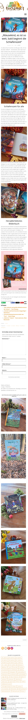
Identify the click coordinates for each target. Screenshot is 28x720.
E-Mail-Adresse (6, 364)
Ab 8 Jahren (4, 662)
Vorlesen (20, 686)
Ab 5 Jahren (4, 660)
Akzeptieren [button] (22, 713)
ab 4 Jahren (13, 325)
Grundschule (5, 672)
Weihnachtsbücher (6, 691)
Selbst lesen (5, 681)
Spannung (11, 681)
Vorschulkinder (5, 688)
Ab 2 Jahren (4, 657)
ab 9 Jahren (11, 662)
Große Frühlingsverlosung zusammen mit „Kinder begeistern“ (16, 699)
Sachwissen (11, 679)
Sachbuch (4, 679)
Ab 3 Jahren (8, 325)
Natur (7, 676)
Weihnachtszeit (15, 691)
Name (4, 357)
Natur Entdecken (14, 676)
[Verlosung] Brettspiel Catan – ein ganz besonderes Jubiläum (17, 703)
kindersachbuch (21, 672)
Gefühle (21, 669)
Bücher (6, 323)
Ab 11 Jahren (5, 665)
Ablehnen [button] (14, 716)
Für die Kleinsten (13, 669)
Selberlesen (18, 679)
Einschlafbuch (22, 325)
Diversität (15, 667)
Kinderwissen (5, 674)
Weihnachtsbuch (22, 688)
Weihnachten (14, 688)
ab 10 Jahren (19, 662)
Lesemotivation (22, 674)
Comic (9, 667)
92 (14, 705)
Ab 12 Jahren (12, 665)
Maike (19, 45)
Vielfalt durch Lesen (6, 684)
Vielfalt (23, 681)
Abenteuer (19, 665)
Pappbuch (22, 676)
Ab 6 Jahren (11, 660)
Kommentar (6, 338)
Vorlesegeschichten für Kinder (9, 686)
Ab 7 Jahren (18, 660)
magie (3, 676)
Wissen (23, 691)
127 (13, 701)
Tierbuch (18, 681)
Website (4, 370)
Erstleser (21, 667)
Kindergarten (3, 327)
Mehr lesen (22, 718)
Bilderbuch (17, 325)
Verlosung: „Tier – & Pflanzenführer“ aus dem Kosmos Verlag (16, 708)
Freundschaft (5, 669)
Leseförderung (13, 674)
